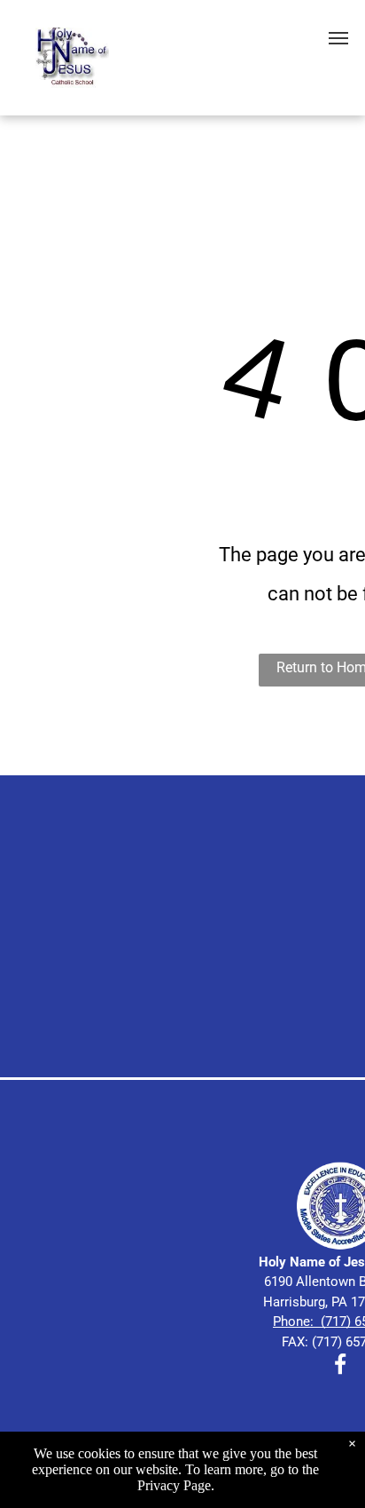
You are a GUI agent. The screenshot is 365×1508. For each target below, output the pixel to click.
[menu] (338, 38)
